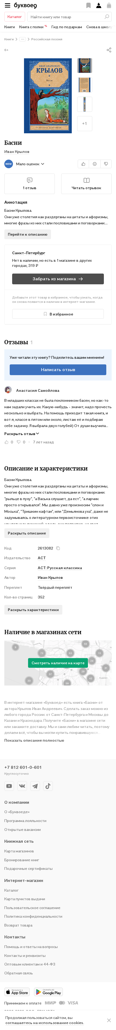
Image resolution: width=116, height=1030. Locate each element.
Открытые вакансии (22, 829)
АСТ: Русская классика (60, 567)
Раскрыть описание (27, 533)
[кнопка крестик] (58, 548)
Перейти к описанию (27, 234)
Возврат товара (18, 925)
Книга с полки (33, 26)
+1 (84, 123)
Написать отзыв (58, 369)
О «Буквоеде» (17, 811)
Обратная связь (18, 973)
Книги (9, 26)
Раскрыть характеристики (33, 609)
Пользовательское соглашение (32, 907)
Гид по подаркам (67, 26)
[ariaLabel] (109, 1020)
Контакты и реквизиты (25, 955)
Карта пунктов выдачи (24, 898)
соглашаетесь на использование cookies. (44, 1022)
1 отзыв (29, 187)
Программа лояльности (25, 820)
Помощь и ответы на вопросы (31, 946)
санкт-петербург (28, 252)
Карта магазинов (19, 851)
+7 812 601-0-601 (23, 767)
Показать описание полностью (34, 740)
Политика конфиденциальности (33, 916)
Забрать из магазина (54, 278)
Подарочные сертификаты (28, 868)
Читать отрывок (86, 187)
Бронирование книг (21, 859)
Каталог (15, 16)
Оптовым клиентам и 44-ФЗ (29, 964)
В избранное (61, 314)
